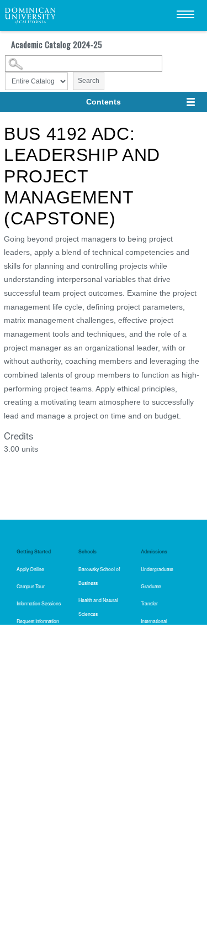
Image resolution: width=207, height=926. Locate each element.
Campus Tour (31, 586)
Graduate (151, 586)
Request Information (38, 621)
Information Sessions (39, 603)
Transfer (149, 603)
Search (88, 81)
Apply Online (30, 569)
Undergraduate (157, 569)
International (154, 621)
